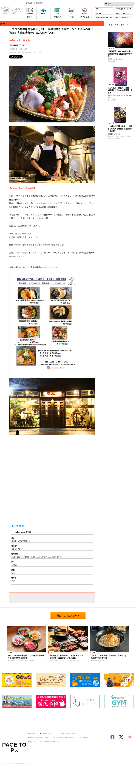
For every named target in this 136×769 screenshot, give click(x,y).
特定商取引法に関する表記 (63, 737)
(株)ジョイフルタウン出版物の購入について (45, 742)
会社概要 (32, 734)
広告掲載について (47, 734)
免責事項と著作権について (38, 737)
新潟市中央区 (14, 45)
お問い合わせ (83, 737)
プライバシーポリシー (67, 734)
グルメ (22, 45)
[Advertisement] (68, 719)
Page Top (14, 747)
